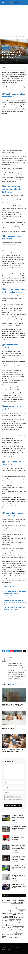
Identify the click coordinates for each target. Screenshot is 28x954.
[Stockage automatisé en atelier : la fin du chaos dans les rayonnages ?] (6, 858)
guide (14, 913)
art (3, 900)
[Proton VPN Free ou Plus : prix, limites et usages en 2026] (6, 868)
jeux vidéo (4, 922)
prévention (4, 929)
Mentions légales (6, 949)
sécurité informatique (13, 932)
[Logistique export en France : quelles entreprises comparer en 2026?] (14, 695)
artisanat (8, 900)
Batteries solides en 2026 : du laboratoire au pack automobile (19, 837)
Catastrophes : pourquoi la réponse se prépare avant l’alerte (19, 828)
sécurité (4, 932)
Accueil (3, 36)
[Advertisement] (14, 21)
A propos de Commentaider (12, 947)
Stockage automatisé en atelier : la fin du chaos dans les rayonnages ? (18, 858)
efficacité (4, 913)
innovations (12, 920)
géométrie (21, 917)
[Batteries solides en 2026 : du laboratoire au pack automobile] (6, 838)
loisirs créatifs (12, 922)
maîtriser (4, 925)
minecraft (10, 925)
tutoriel (4, 937)
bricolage (11, 905)
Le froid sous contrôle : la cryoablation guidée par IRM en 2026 (18, 877)
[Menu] (3, 2)
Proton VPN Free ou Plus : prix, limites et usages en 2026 (18, 867)
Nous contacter (22, 947)
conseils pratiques (6, 907)
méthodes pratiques (6, 927)
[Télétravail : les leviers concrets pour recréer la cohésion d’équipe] (14, 741)
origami (21, 927)
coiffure (17, 905)
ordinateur (15, 927)
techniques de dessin (7, 934)
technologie (18, 934)
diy (8, 910)
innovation (5, 920)
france (10, 913)
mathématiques (20, 923)
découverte (13, 910)
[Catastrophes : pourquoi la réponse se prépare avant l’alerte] (6, 829)
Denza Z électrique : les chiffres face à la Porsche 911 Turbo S (19, 886)
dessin (4, 911)
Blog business (6, 48)
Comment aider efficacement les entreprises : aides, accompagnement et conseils (15, 603)
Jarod (10, 658)
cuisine (13, 908)
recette (10, 929)
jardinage (18, 920)
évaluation (16, 937)
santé (15, 929)
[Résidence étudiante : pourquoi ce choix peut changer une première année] (6, 818)
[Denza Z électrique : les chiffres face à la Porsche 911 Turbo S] (6, 887)
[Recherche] (25, 2)
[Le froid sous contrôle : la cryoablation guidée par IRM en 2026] (6, 877)
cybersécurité (20, 907)
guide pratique (9, 917)
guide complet (20, 913)
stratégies (20, 929)
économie (10, 937)
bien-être (4, 905)
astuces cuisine (21, 900)
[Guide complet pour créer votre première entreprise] (14, 718)
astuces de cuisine (6, 902)
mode (15, 925)
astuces (14, 900)
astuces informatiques (16, 902)
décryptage (21, 911)
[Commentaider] (14, 2)
